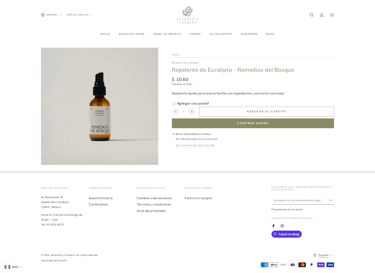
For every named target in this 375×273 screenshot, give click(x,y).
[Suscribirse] (331, 200)
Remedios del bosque (185, 63)
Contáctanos (98, 204)
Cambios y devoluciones (154, 198)
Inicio (175, 55)
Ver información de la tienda (195, 145)
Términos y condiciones (154, 204)
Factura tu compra (198, 198)
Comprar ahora (253, 123)
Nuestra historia (101, 198)
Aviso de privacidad (151, 211)
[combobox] (13, 267)
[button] (311, 15)
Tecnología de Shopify (54, 260)
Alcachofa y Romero (63, 254)
